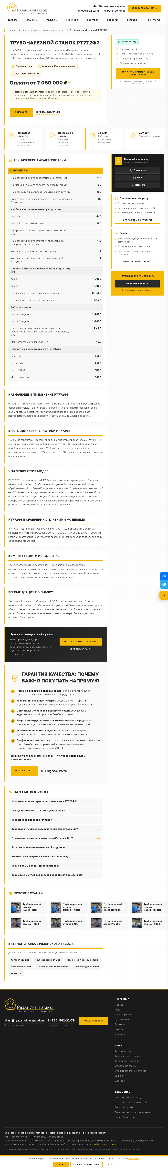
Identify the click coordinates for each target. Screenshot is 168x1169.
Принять (61, 1164)
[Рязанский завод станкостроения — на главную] (27, 8)
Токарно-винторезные (127, 1061)
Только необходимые (86, 1164)
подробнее (133, 1159)
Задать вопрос (24, 771)
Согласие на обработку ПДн (131, 1103)
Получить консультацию (80, 642)
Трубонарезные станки (53, 30)
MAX (139, 178)
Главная (13, 20)
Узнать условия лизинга (137, 262)
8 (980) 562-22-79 (89, 10)
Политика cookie (124, 1107)
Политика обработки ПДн (129, 1098)
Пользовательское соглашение (132, 1112)
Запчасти (72, 20)
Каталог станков (28, 30)
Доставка (92, 20)
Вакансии (120, 1024)
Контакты (154, 20)
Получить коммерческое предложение (137, 73)
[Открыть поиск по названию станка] (163, 595)
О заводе (131, 20)
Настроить (109, 1164)
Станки (31, 20)
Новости (112, 20)
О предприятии (123, 1015)
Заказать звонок (93, 1021)
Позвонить (140, 170)
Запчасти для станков (86, 967)
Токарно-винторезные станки (82, 960)
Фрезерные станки (21, 967)
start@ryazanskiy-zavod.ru (24, 1020)
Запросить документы (137, 220)
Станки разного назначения (52, 967)
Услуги (50, 20)
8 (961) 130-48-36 (115, 10)
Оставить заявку (137, 284)
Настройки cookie (125, 1117)
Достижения (122, 1020)
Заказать (21, 112)
